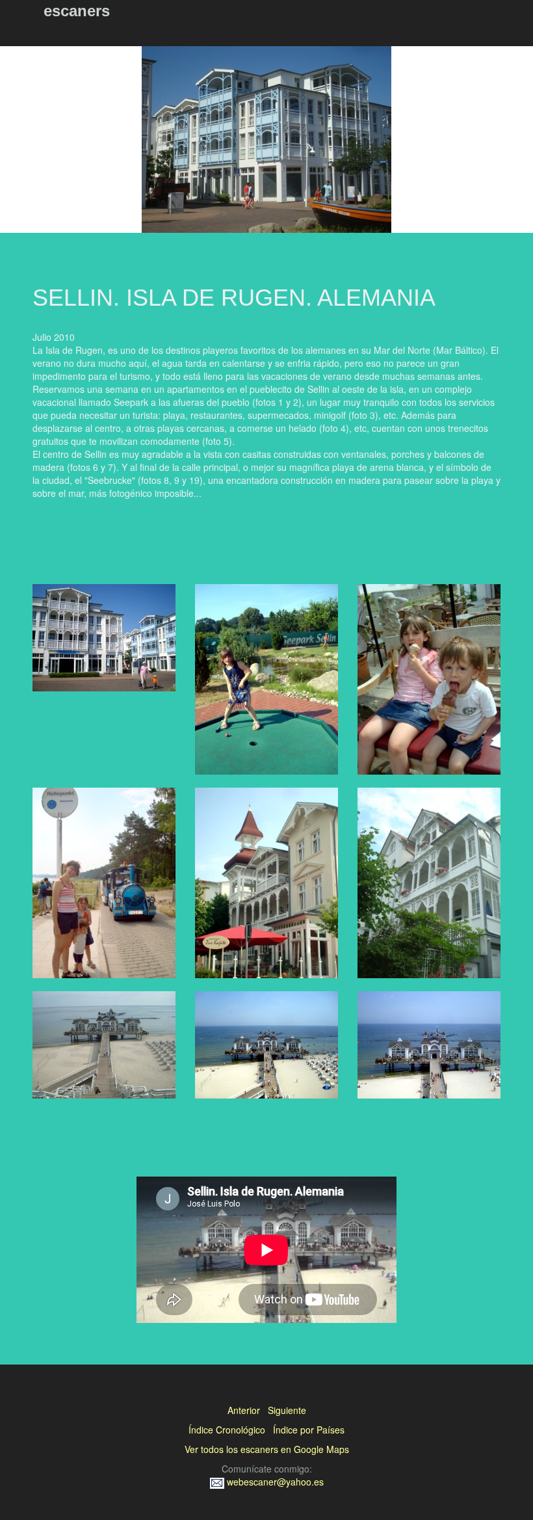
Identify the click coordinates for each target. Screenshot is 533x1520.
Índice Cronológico (226, 1429)
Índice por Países (308, 1429)
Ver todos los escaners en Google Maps (267, 1449)
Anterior (244, 1410)
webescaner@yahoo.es (274, 1481)
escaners (77, 11)
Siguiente (287, 1410)
